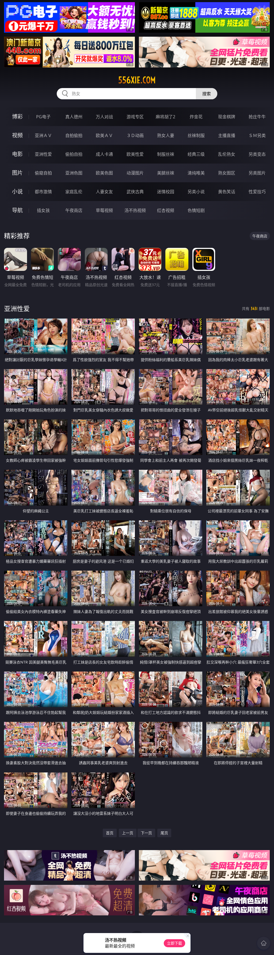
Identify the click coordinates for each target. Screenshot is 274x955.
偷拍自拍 (73, 154)
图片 (17, 172)
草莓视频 (104, 210)
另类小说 (196, 192)
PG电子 (43, 117)
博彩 (17, 116)
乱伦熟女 (226, 154)
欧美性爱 (135, 154)
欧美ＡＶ (104, 135)
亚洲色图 (73, 173)
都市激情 (43, 192)
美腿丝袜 (165, 173)
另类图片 (257, 173)
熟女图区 (226, 173)
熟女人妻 (165, 135)
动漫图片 (135, 173)
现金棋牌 (226, 117)
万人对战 (104, 117)
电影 (17, 154)
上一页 (127, 832)
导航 (17, 210)
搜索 (206, 94)
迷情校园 (165, 192)
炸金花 (196, 117)
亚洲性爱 (43, 154)
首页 (109, 832)
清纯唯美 (196, 173)
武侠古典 (135, 192)
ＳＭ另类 (257, 135)
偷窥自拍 (43, 173)
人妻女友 (104, 192)
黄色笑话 (226, 192)
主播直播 (226, 135)
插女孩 (43, 210)
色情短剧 (196, 210)
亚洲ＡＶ (43, 135)
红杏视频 (165, 210)
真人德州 (73, 117)
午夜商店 (73, 210)
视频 (17, 135)
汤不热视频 (135, 210)
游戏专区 (135, 117)
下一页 (146, 832)
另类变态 (257, 154)
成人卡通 (104, 154)
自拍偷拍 (73, 135)
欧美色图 (104, 173)
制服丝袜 (165, 154)
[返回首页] (263, 943)
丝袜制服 (196, 135)
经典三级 (196, 154)
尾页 (164, 832)
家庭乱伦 (73, 192)
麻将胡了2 (165, 117)
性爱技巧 (257, 192)
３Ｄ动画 (135, 135)
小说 (17, 191)
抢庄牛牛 (257, 117)
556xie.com (137, 80)
